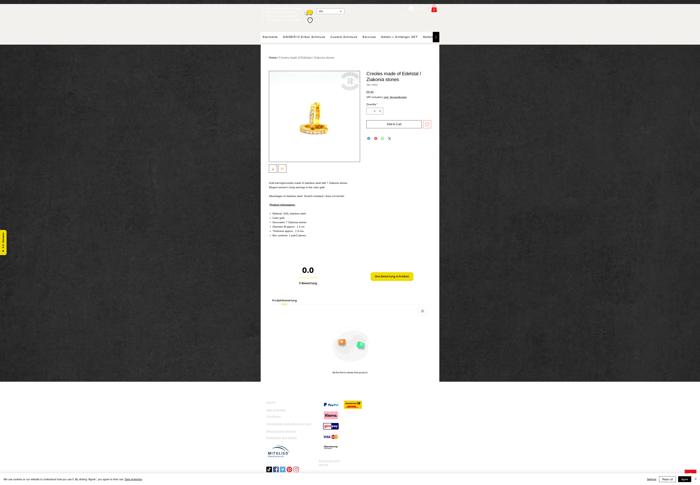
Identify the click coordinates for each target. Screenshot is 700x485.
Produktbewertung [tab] (284, 300)
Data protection (133, 479)
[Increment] (380, 111)
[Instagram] (296, 469)
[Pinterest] (289, 469)
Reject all (667, 479)
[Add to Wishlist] (427, 124)
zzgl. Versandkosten (395, 97)
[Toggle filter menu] (422, 311)
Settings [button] (651, 479)
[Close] (695, 479)
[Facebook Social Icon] (276, 469)
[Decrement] (369, 111)
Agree (684, 479)
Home (273, 57)
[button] (434, 8)
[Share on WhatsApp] (382, 138)
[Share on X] (389, 138)
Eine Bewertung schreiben (392, 276)
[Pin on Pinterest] (376, 138)
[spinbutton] (375, 111)
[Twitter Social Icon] (282, 469)
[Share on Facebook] (369, 138)
